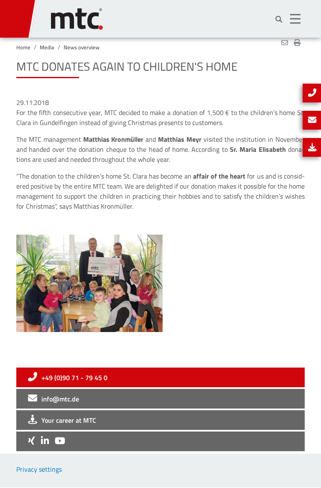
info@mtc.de (60, 399)
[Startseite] (178, 15)
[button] (296, 19)
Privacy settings (39, 469)
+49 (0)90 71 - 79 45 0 (74, 378)
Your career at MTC (68, 420)
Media (47, 47)
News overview (81, 47)
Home (23, 47)
